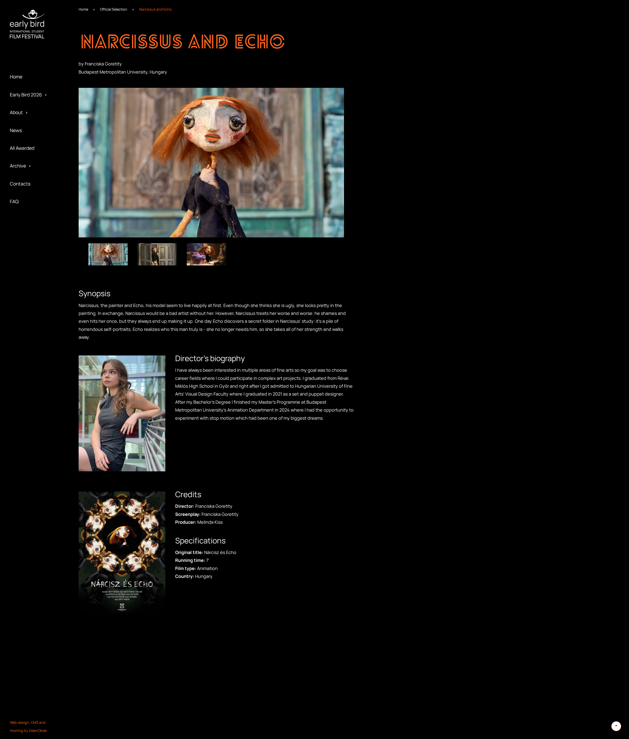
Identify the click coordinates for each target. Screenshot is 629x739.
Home (16, 77)
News (16, 130)
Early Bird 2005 (26, 240)
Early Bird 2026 (26, 95)
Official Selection (113, 9)
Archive (18, 166)
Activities (20, 62)
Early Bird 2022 (26, 62)
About (16, 112)
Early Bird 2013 (25, 222)
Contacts (20, 184)
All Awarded (22, 148)
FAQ (14, 201)
